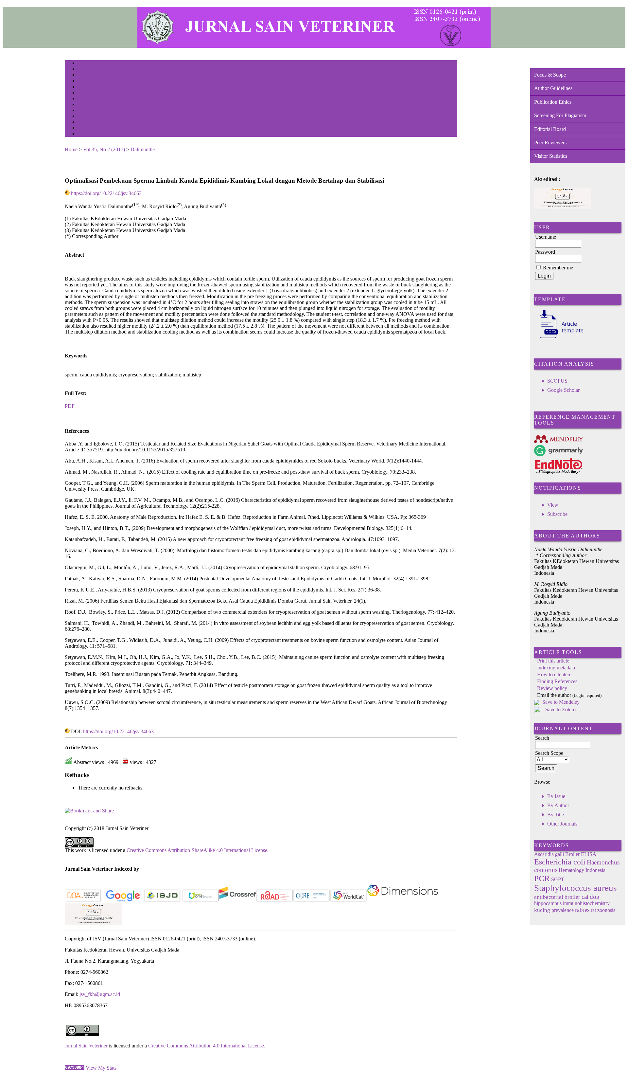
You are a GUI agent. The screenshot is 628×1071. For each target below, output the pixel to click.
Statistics (85, 111)
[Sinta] (93, 923)
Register (84, 81)
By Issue (556, 796)
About (82, 69)
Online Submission (92, 116)
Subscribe (557, 514)
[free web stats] (74, 1068)
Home (82, 63)
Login (82, 75)
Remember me (558, 267)
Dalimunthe (143, 149)
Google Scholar (563, 390)
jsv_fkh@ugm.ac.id (99, 994)
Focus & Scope (550, 75)
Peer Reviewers (550, 142)
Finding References (557, 681)
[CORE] (311, 900)
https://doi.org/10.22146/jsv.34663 (106, 193)
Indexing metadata (556, 667)
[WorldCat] (348, 900)
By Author (558, 805)
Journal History (89, 122)
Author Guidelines (553, 88)
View (552, 505)
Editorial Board (550, 129)
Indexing (84, 128)
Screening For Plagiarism (560, 115)
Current (83, 93)
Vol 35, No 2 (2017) (104, 149)
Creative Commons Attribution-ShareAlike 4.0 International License (197, 850)
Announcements (89, 105)
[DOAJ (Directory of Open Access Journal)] (83, 900)
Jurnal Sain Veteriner (86, 1045)
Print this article (553, 660)
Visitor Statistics (550, 156)
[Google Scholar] (122, 900)
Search (82, 87)
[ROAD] (274, 900)
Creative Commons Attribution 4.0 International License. (206, 1045)
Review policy (552, 688)
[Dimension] (402, 900)
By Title (555, 814)
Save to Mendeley (561, 702)
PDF (70, 406)
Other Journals (562, 823)
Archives (84, 99)
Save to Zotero (560, 709)
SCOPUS (557, 381)
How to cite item (554, 674)
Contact (83, 134)
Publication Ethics (552, 102)
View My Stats (101, 1068)
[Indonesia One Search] (200, 900)
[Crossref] (237, 900)
